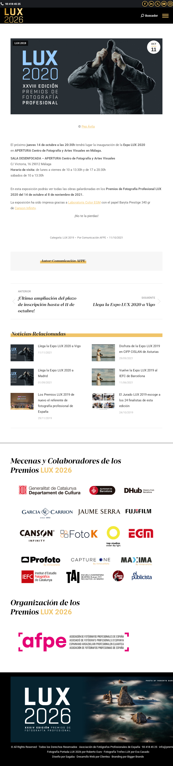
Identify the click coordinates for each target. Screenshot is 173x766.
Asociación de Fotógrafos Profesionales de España (109, 746)
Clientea (105, 756)
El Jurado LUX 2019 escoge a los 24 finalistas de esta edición (139, 400)
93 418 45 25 (149, 746)
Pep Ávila (88, 126)
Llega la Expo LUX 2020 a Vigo (59, 346)
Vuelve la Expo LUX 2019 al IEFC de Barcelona (138, 373)
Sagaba (70, 756)
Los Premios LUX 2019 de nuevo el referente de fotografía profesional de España (56, 403)
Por (91, 237)
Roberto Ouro (94, 751)
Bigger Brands (135, 756)
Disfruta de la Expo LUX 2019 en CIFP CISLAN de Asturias (139, 349)
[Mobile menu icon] (165, 15)
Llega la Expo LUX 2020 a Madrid (55, 373)
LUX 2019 (20, 43)
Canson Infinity (25, 208)
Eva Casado (142, 751)
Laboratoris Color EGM (84, 202)
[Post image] (22, 352)
